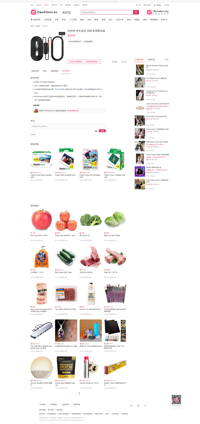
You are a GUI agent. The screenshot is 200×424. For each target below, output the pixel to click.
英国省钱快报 (76, 414)
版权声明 (77, 404)
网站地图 (42, 410)
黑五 (107, 414)
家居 (145, 19)
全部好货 (48, 19)
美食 (129, 19)
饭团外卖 (125, 414)
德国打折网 (99, 414)
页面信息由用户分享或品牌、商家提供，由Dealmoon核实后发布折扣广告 (62, 418)
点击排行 (39, 5)
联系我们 (148, 5)
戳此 (86, 89)
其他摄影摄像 (88, 41)
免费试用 (54, 5)
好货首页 (37, 19)
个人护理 (73, 19)
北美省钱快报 (51, 414)
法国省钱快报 (87, 414)
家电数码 (154, 19)
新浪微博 (131, 405)
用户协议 (51, 410)
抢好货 (46, 5)
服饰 (82, 19)
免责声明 (65, 404)
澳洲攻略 (68, 5)
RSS (145, 405)
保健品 (137, 19)
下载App (158, 5)
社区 (61, 5)
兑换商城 (76, 5)
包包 (103, 19)
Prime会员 (59, 89)
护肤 (57, 19)
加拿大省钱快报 (63, 414)
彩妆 (64, 19)
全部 (166, 59)
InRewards (115, 414)
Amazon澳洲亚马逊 (75, 41)
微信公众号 (138, 405)
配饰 (96, 19)
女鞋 (89, 19)
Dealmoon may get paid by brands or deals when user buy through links (61, 420)
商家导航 (85, 5)
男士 (111, 19)
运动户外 (119, 19)
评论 (102, 131)
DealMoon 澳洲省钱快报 (44, 11)
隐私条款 (60, 410)
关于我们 (42, 404)
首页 (32, 5)
